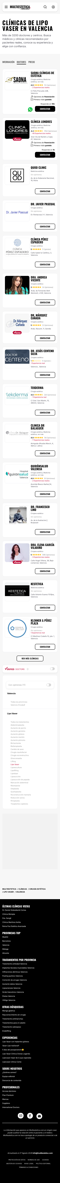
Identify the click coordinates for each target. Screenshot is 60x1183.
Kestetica (37, 584)
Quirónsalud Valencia (39, 467)
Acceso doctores (9, 1091)
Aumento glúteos (17, 734)
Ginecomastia (16, 758)
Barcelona (6, 941)
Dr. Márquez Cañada (39, 316)
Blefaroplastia (16, 746)
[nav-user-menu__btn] (53, 7)
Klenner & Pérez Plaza (41, 621)
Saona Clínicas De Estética (42, 74)
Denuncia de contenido (11, 1080)
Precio (31, 62)
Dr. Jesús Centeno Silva (42, 352)
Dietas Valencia (8, 996)
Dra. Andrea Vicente (39, 278)
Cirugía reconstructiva (20, 755)
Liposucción (16, 776)
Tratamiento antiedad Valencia (14, 964)
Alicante (5, 953)
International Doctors (10, 1107)
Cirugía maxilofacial (19, 752)
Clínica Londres (41, 121)
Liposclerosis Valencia (11, 988)
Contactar (45, 108)
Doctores (21, 62)
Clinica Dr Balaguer (37, 426)
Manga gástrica (8, 1011)
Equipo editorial (8, 1076)
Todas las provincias (19, 702)
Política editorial (43, 1163)
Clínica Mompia (8, 914)
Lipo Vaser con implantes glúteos (15, 1042)
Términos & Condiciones (28, 1167)
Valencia (5, 945)
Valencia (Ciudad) (18, 705)
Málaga (5, 949)
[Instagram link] (21, 1116)
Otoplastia (15, 789)
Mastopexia (15, 786)
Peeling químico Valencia (12, 976)
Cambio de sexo (17, 749)
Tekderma (37, 387)
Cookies (45, 1160)
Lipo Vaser (15, 764)
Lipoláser (14, 773)
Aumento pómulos (18, 740)
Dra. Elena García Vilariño (42, 546)
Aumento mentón (17, 737)
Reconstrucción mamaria (21, 795)
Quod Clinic (38, 167)
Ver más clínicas (30, 658)
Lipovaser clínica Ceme (11, 1062)
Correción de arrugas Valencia (14, 980)
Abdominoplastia (17, 725)
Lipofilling (14, 770)
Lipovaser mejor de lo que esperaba (16, 1058)
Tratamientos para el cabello (13, 1023)
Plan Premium (8, 1095)
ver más (41, 82)
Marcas (5, 1099)
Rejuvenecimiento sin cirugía (14, 1015)
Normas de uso (34, 1160)
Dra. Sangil (6, 918)
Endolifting (6, 1031)
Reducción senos (18, 798)
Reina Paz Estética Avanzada (14, 926)
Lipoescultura (16, 767)
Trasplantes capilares (19, 804)
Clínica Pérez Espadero (39, 240)
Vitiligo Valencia (8, 1000)
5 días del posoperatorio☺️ (13, 1050)
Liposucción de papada (20, 779)
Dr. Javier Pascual (43, 204)
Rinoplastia (15, 801)
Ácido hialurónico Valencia (13, 992)
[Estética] (20, 7)
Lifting (13, 761)
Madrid (5, 937)
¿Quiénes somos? (9, 1072)
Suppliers (6, 1103)
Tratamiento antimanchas (12, 1019)
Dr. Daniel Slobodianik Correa (14, 910)
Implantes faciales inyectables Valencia (18, 968)
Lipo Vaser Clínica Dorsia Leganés (16, 1054)
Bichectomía (16, 743)
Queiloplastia (16, 792)
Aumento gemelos (18, 731)
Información (8, 62)
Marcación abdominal (19, 782)
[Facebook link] (30, 1116)
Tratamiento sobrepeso (11, 1027)
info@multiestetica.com (43, 1153)
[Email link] (39, 1116)
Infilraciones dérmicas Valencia (15, 972)
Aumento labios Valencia (12, 984)
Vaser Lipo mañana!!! (10, 1046)
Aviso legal (29, 1163)
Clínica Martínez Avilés (11, 922)
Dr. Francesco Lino (40, 508)
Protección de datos (16, 1160)
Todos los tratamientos (20, 722)
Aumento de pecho (18, 728)
